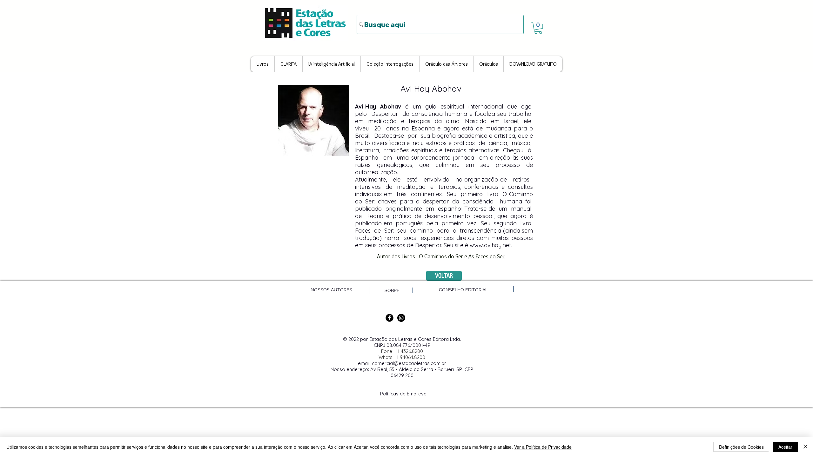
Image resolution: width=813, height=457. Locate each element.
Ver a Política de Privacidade (543, 447)
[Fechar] (805, 447)
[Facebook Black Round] (389, 318)
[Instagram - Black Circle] (401, 318)
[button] (538, 28)
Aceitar (785, 447)
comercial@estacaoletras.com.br (409, 363)
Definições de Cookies (741, 447)
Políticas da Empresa (403, 394)
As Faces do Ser (486, 256)
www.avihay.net (490, 245)
